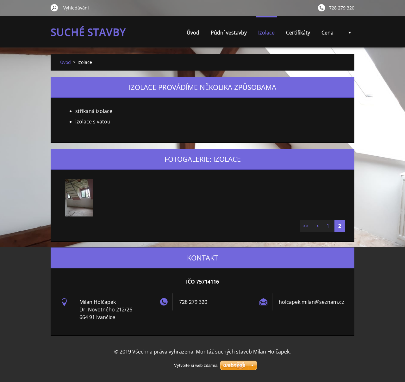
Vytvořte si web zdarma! (196, 365)
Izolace (266, 32)
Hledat (54, 7)
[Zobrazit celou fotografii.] (79, 197)
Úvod (193, 32)
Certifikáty (298, 32)
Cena (327, 32)
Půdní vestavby (229, 32)
